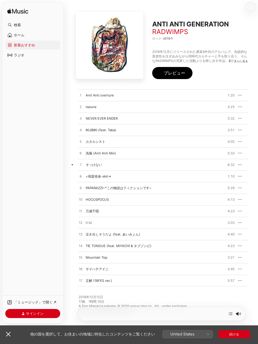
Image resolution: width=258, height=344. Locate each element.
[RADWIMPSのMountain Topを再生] (81, 257)
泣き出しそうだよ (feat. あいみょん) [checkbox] (113, 234)
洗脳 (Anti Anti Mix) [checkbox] (101, 153)
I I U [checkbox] (89, 223)
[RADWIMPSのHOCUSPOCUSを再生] (81, 199)
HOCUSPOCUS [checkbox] (97, 199)
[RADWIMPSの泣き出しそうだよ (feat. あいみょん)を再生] (81, 234)
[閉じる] (8, 334)
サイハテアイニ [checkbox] (97, 269)
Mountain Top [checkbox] (96, 257)
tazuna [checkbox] (91, 107)
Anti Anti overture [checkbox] (100, 95)
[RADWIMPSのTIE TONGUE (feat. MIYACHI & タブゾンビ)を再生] (81, 246)
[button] (33, 25)
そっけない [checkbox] (94, 165)
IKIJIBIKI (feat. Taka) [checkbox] (101, 130)
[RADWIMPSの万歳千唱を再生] (81, 211)
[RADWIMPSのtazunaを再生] (81, 107)
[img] (17, 11)
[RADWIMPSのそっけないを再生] (81, 165)
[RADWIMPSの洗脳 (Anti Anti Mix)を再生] (81, 153)
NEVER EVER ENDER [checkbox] (102, 118)
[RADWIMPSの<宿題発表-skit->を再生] (81, 176)
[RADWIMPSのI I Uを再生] (81, 223)
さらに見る (241, 61)
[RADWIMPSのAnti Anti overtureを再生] (81, 95)
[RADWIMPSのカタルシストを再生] (81, 142)
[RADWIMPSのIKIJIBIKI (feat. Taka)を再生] (81, 130)
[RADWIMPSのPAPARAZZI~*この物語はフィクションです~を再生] (81, 188)
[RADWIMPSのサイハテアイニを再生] (81, 269)
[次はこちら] (231, 313)
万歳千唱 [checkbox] (92, 211)
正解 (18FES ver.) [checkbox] (99, 281)
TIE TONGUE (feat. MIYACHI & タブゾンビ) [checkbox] (118, 246)
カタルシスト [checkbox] (95, 142)
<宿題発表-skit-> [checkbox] (98, 176)
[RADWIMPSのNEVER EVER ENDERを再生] (81, 118)
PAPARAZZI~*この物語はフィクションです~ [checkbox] (119, 188)
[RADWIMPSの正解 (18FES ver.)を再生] (81, 281)
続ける (234, 334)
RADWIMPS (170, 32)
